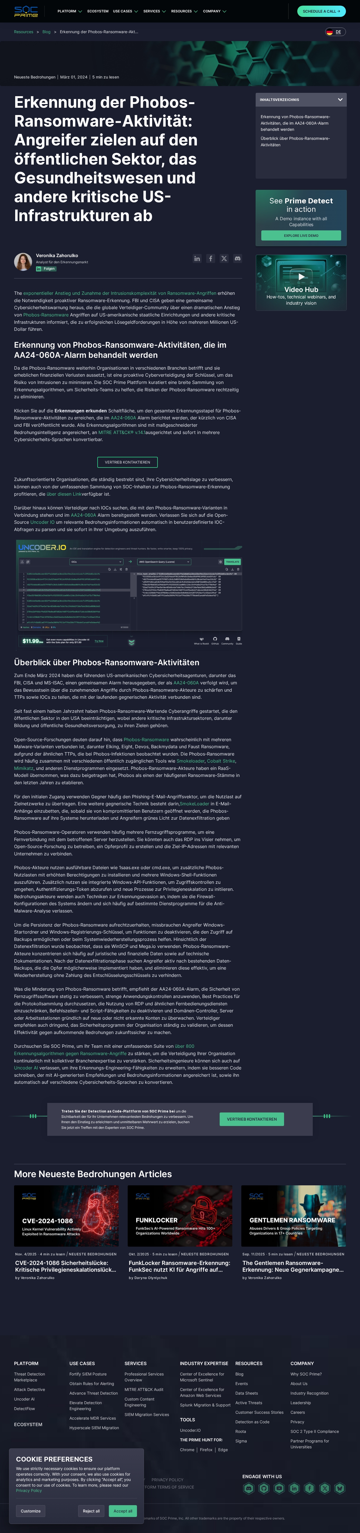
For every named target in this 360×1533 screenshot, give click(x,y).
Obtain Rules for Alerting (91, 1383)
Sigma (241, 1440)
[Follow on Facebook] (210, 258)
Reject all (91, 1511)
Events (241, 1383)
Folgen (49, 268)
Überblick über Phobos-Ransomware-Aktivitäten (295, 141)
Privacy (297, 1421)
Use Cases (122, 11)
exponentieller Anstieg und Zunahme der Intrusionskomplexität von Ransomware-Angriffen (119, 293)
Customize (30, 1511)
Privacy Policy (29, 1490)
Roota (240, 1431)
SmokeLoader (194, 803)
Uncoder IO (42, 522)
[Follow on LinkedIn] (197, 258)
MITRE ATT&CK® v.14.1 (121, 432)
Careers (298, 1412)
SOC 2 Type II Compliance (315, 1431)
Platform (67, 11)
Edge (223, 1449)
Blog (46, 31)
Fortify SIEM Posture (88, 1374)
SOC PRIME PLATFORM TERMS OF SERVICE (153, 1487)
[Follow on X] (224, 258)
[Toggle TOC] (340, 100)
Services (151, 11)
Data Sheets (246, 1393)
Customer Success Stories (259, 1412)
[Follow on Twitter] (324, 1488)
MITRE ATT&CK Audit (144, 1389)
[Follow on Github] (264, 1488)
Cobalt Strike (221, 761)
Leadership (301, 1402)
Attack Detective (29, 1389)
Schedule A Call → (321, 11)
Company (211, 11)
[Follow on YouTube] (279, 1488)
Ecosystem (98, 11)
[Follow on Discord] (237, 258)
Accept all (123, 1511)
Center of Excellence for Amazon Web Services (202, 1392)
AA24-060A (123, 418)
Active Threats (248, 1402)
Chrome (187, 1449)
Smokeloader (190, 761)
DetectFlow (24, 1408)
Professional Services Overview (144, 1377)
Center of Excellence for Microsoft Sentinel (202, 1377)
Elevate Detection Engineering (85, 1405)
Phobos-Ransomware (46, 315)
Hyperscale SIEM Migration (94, 1427)
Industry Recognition (309, 1393)
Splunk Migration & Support (205, 1404)
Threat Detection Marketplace (29, 1377)
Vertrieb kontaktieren (127, 462)
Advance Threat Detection (93, 1393)
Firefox (206, 1449)
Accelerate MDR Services (92, 1418)
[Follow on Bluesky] (340, 1488)
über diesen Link (64, 494)
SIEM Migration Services (147, 1414)
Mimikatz (23, 768)
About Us (299, 1383)
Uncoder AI (26, 1068)
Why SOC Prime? (306, 1374)
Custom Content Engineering (139, 1402)
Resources (181, 11)
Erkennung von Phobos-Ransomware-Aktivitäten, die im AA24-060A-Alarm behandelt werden (295, 123)
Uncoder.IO (190, 1430)
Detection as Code (252, 1421)
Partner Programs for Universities (310, 1443)
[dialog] (76, 1486)
